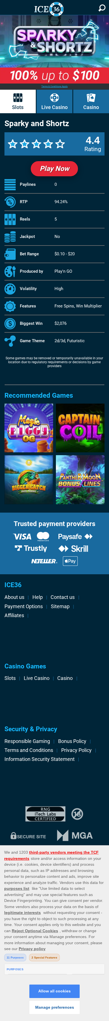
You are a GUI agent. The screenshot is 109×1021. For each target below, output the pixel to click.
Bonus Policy (72, 741)
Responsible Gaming (27, 741)
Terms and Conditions (28, 750)
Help (37, 597)
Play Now (54, 169)
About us (14, 597)
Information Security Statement (39, 759)
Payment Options (23, 606)
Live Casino (54, 107)
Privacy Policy (76, 750)
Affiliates (14, 615)
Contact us (63, 597)
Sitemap (60, 606)
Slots (17, 107)
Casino (91, 107)
